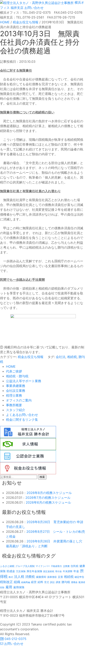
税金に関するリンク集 (22, 420)
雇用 (8, 587)
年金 (76, 571)
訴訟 (52, 582)
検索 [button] (42, 476)
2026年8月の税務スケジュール (49, 493)
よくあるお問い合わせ (22, 415)
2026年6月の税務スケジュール (48, 502)
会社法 (60, 357)
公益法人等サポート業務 (23, 381)
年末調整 (67, 571)
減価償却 (41, 576)
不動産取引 (56, 566)
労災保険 (21, 571)
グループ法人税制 (25, 566)
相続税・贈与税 (17, 376)
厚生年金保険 (34, 571)
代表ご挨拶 (14, 371)
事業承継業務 (15, 386)
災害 (60, 576)
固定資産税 (48, 571)
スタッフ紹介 (15, 410)
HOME (11, 366)
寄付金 (58, 571)
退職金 (74, 582)
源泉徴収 (52, 576)
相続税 (72, 357)
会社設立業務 (15, 391)
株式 (11, 577)
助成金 (11, 571)
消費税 (30, 577)
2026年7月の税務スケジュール (47, 498)
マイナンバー (43, 566)
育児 (46, 582)
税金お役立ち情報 (30, 357)
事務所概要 (14, 405)
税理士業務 (14, 395)
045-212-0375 (15, 639)
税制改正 (6, 582)
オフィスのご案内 (19, 400)
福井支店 (16, 8)
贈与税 (66, 582)
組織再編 (25, 582)
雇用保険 (18, 587)
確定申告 (79, 577)
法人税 (19, 576)
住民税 (74, 566)
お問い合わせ (33, 8)
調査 (58, 582)
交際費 (66, 566)
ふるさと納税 (7, 566)
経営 (34, 582)
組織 (17, 582)
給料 (40, 582)
